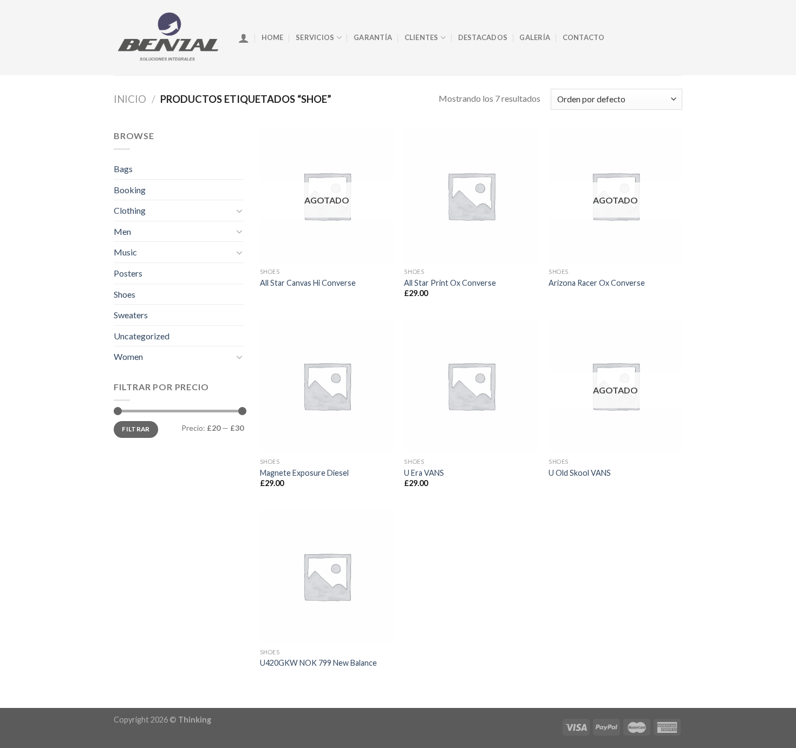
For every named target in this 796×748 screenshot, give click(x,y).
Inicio (130, 99)
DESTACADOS (483, 37)
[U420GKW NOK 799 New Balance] (327, 576)
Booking (130, 190)
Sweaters (131, 315)
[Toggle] (239, 210)
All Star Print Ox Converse (450, 282)
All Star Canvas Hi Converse (308, 282)
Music (125, 252)
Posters (128, 273)
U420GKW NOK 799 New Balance (318, 662)
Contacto (584, 37)
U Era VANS (424, 472)
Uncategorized (141, 336)
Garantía (373, 37)
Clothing (130, 210)
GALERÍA (534, 37)
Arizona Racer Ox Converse (597, 282)
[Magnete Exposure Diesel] (327, 385)
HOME (273, 37)
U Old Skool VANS (580, 472)
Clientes (421, 37)
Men (122, 231)
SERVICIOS (315, 37)
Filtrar (136, 429)
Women (128, 356)
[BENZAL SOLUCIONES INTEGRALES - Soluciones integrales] (168, 37)
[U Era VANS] (471, 385)
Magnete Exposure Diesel (304, 472)
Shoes (124, 294)
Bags (123, 168)
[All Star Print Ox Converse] (471, 196)
